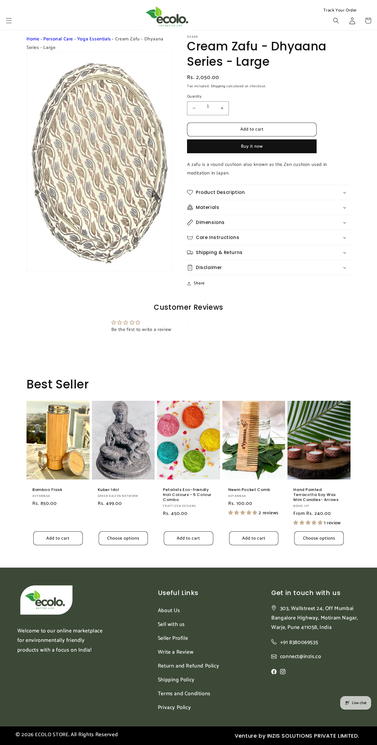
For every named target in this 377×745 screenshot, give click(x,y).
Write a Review (176, 652)
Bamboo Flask (47, 489)
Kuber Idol (108, 489)
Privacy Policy (174, 707)
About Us (169, 610)
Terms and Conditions (184, 693)
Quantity (194, 97)
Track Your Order (340, 10)
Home (33, 39)
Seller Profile (173, 638)
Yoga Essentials (94, 39)
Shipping (218, 86)
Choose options (123, 538)
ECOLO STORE (52, 735)
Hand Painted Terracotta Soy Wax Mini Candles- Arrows (315, 494)
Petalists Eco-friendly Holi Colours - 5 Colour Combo (187, 494)
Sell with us (171, 624)
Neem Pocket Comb (249, 489)
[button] (8, 20)
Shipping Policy (176, 679)
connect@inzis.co (300, 656)
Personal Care (58, 39)
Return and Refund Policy (188, 666)
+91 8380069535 (299, 642)
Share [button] (199, 283)
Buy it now (252, 146)
